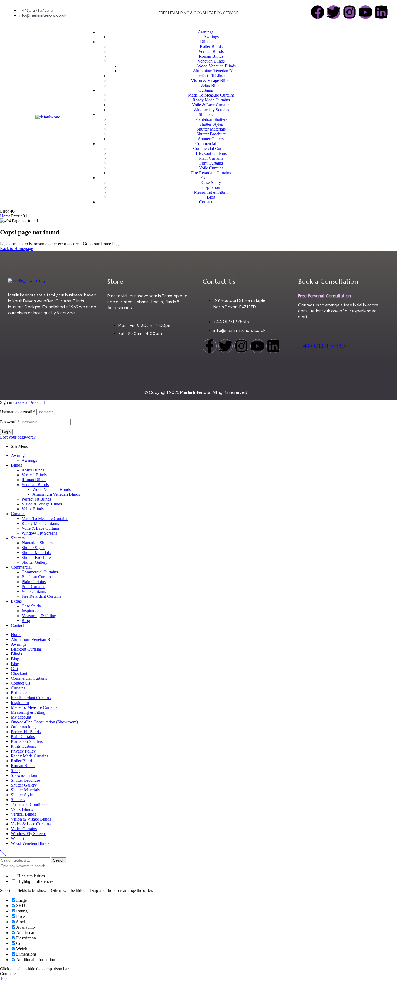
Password (10, 421)
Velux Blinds (33, 509)
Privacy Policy (23, 751)
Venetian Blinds (35, 484)
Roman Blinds (34, 479)
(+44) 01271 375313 (321, 345)
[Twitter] (333, 12)
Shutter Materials (36, 552)
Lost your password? (18, 437)
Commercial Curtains (40, 572)
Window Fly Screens (39, 533)
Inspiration (31, 611)
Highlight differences (34, 881)
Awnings (18, 455)
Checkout (19, 673)
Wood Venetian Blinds (51, 489)
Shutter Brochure (36, 557)
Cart (14, 668)
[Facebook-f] (210, 346)
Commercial (21, 567)
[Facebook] (317, 12)
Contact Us (20, 683)
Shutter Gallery (35, 562)
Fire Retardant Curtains (41, 596)
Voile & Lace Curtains (41, 528)
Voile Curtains (34, 591)
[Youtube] (365, 12)
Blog (26, 620)
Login (6, 432)
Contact (17, 625)
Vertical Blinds (34, 475)
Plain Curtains (34, 581)
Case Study (31, 606)
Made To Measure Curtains (45, 518)
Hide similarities (30, 876)
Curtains (18, 513)
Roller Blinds (33, 470)
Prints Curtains (23, 746)
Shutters (18, 538)
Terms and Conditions (29, 804)
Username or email (17, 411)
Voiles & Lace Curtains (31, 824)
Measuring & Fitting (39, 615)
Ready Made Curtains (40, 523)
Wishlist (17, 838)
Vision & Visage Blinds (42, 504)
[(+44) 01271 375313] (301, 328)
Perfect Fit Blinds (36, 499)
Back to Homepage (16, 248)
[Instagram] (349, 12)
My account (21, 717)
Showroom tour (24, 775)
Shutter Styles (33, 547)
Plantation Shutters (37, 543)
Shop (15, 770)
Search (58, 860)
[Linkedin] (381, 12)
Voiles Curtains (24, 828)
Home (5, 216)
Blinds (16, 465)
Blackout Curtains (37, 577)
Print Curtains (33, 586)
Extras (16, 601)
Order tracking (23, 726)
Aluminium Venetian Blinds (56, 494)
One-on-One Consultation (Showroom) (44, 722)
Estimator (19, 693)
